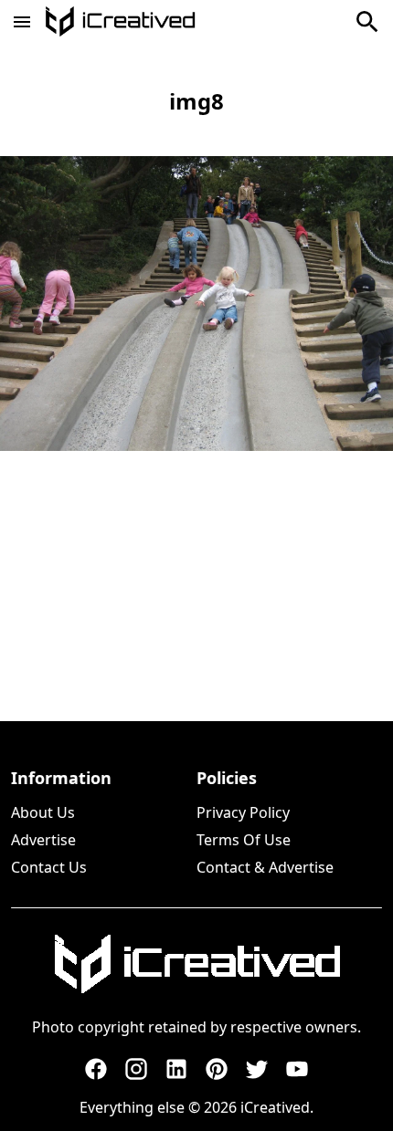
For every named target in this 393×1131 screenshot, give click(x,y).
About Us (43, 812)
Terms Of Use (243, 840)
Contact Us (49, 867)
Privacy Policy (243, 812)
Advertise (43, 840)
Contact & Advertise (265, 867)
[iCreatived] (196, 964)
